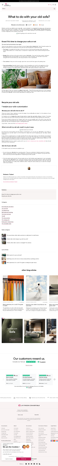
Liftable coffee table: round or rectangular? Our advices (19, 242)
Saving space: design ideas (7, 221)
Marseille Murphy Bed (42, 447)
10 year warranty (29, 434)
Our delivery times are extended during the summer (29, 1)
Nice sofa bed (41, 440)
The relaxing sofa (5, 219)
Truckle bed (3, 436)
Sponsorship (28, 450)
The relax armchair (6, 218)
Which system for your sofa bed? (14, 255)
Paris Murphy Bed (41, 442)
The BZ (3, 216)
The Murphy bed (5, 210)
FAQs (15, 439)
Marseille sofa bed (42, 437)
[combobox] (29, 8)
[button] (2, 4)
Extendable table (4, 434)
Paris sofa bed (41, 428)
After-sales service (29, 437)
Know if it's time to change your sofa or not (11, 194)
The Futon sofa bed (6, 214)
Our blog (15, 434)
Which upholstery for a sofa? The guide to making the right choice (22, 262)
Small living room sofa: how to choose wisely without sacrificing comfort (23, 258)
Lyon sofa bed (41, 433)
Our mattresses (17, 431)
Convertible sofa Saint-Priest (42, 435)
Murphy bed (3, 431)
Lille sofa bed (41, 431)
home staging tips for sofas (21, 123)
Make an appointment (30, 431)
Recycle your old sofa (6, 196)
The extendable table (6, 223)
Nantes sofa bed (41, 439)
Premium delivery (29, 433)
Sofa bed (3, 428)
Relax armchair (4, 437)
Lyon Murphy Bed (41, 445)
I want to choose (9, 458)
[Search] (54, 8)
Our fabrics (16, 429)
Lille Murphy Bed (41, 450)
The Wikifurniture (17, 437)
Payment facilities (29, 436)
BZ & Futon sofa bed (5, 429)
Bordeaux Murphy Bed (42, 443)
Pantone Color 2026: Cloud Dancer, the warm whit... (36, 305)
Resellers (15, 441)
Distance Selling (29, 429)
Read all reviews (29, 365)
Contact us (28, 428)
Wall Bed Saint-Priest (42, 451)
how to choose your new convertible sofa (36, 141)
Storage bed (3, 433)
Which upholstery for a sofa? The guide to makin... (13, 305)
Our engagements (17, 436)
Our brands (16, 428)
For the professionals (6, 440)
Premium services (29, 442)
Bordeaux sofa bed (42, 429)
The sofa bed (5, 208)
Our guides (16, 433)
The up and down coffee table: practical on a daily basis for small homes (23, 235)
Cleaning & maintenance (28, 440)
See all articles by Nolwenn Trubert (10, 181)
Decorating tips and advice (29, 21)
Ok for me (23, 458)
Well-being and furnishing (7, 212)
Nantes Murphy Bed (42, 448)
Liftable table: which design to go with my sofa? (17, 239)
